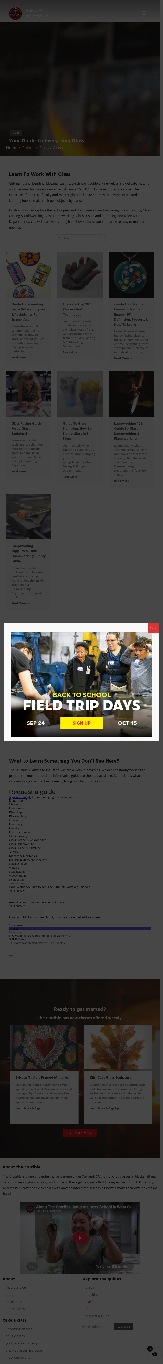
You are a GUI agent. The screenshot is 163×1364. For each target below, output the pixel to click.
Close (153, 628)
